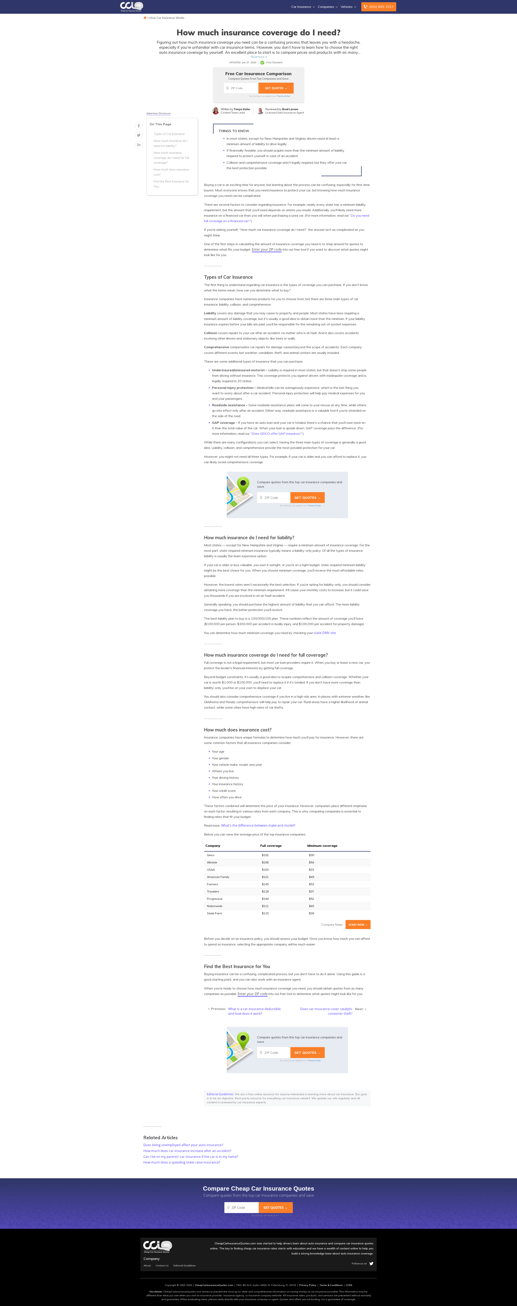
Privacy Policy (307, 1285)
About (147, 1265)
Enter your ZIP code (267, 249)
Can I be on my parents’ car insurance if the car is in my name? (190, 1156)
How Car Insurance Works (166, 18)
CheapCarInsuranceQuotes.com (214, 1285)
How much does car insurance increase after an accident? (187, 1151)
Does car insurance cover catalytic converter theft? (326, 1011)
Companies (326, 7)
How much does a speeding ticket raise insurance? (181, 1162)
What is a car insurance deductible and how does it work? (254, 1011)
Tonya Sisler (242, 109)
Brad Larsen (290, 109)
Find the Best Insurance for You (171, 184)
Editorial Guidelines (220, 1094)
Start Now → (358, 924)
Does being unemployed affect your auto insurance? (183, 1145)
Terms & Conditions (331, 1285)
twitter (371, 1263)
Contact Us (162, 1265)
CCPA (349, 1285)
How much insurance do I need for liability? (171, 143)
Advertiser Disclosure (158, 113)
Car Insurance (301, 7)
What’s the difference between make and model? (258, 825)
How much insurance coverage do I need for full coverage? (171, 158)
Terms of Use (283, 96)
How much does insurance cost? (171, 172)
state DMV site (325, 633)
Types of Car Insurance (169, 134)
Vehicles (347, 7)
